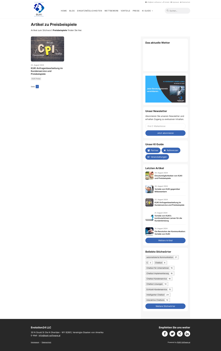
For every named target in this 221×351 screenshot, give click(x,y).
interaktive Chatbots (157, 300)
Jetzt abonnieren (165, 133)
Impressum (35, 342)
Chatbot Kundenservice (159, 279)
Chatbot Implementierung (160, 273)
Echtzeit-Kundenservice (159, 289)
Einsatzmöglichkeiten (89, 11)
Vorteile (125, 11)
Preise (136, 11)
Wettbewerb (111, 11)
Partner (154, 150)
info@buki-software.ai (49, 335)
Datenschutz (46, 342)
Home (64, 11)
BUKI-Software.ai (183, 342)
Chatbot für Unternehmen (160, 268)
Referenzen (172, 150)
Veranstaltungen (159, 157)
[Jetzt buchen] (165, 89)
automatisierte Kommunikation (162, 257)
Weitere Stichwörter (165, 306)
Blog (72, 11)
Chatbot (160, 262)
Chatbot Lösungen (156, 284)
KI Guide (146, 11)
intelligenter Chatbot (158, 295)
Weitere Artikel (165, 240)
